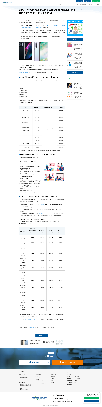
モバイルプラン (43, 208)
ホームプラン (42, 204)
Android (37, 379)
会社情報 (69, 372)
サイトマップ (70, 384)
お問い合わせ (79, 1)
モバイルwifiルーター (40, 380)
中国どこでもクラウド (24, 389)
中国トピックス (91, 4)
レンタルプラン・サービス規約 (73, 378)
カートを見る (97, 1)
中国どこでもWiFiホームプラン (25, 384)
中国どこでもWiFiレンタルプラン (26, 375)
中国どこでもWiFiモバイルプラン (26, 385)
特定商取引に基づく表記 (72, 380)
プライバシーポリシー (71, 382)
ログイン (87, 1)
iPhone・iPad (38, 377)
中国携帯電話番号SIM (24, 377)
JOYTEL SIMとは (38, 374)
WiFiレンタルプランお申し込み (91, 398)
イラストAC (31, 327)
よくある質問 (83, 4)
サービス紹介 (58, 4)
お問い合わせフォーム (30, 319)
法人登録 (98, 4)
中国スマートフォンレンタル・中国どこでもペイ (26, 379)
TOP (19, 17)
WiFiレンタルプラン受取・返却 (40, 383)
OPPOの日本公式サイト (24, 72)
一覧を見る (42, 335)
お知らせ (53, 382)
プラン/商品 (75, 4)
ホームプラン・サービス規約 (73, 376)
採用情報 (69, 374)
